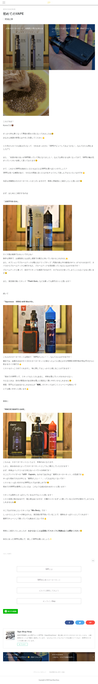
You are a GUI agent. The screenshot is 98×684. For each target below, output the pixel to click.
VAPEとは (49, 569)
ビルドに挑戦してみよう (49, 590)
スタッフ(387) (7, 554)
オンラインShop (49, 601)
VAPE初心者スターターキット (49, 579)
